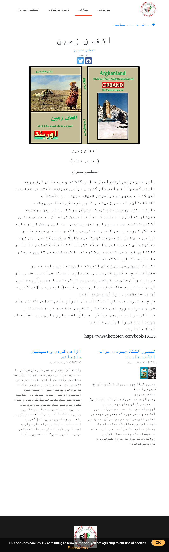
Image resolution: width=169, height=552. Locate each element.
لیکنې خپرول (28, 9)
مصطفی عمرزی (84, 50)
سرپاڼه (104, 9)
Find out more (78, 547)
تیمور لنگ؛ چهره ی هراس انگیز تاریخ (127, 354)
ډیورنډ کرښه (58, 9)
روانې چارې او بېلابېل (133, 24)
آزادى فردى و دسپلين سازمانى (56, 354)
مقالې (84, 9)
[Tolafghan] (148, 9)
